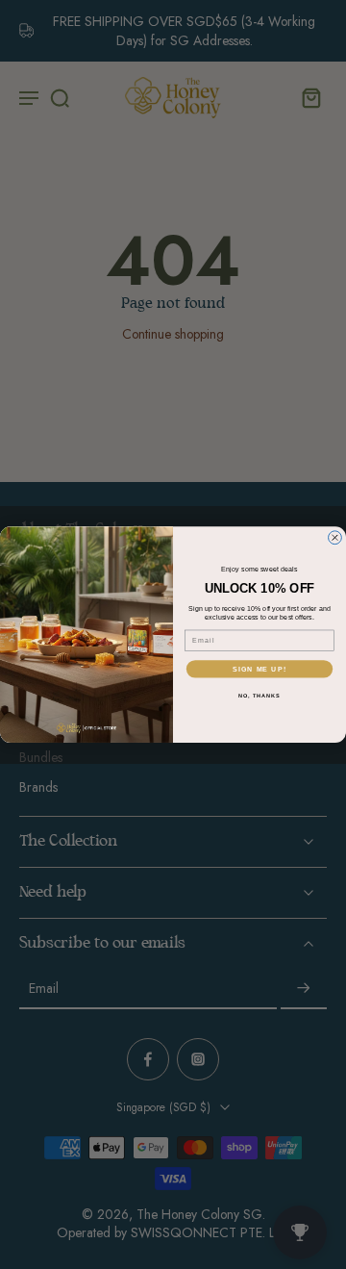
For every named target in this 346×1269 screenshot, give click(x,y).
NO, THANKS (259, 695)
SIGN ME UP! (259, 669)
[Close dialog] (335, 538)
